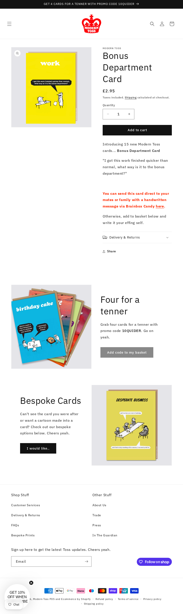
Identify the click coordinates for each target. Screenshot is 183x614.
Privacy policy (152, 599)
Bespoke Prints (23, 535)
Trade (96, 515)
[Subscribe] (86, 561)
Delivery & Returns (25, 515)
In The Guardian (104, 535)
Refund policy (104, 599)
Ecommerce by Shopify (76, 599)
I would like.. (38, 448)
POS (52, 599)
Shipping (131, 97)
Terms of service (128, 599)
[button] (9, 24)
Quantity (109, 105)
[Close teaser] (31, 583)
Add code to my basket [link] (127, 352)
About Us (99, 505)
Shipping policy (94, 603)
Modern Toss (41, 599)
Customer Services (25, 505)
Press (96, 525)
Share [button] (111, 251)
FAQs (15, 525)
